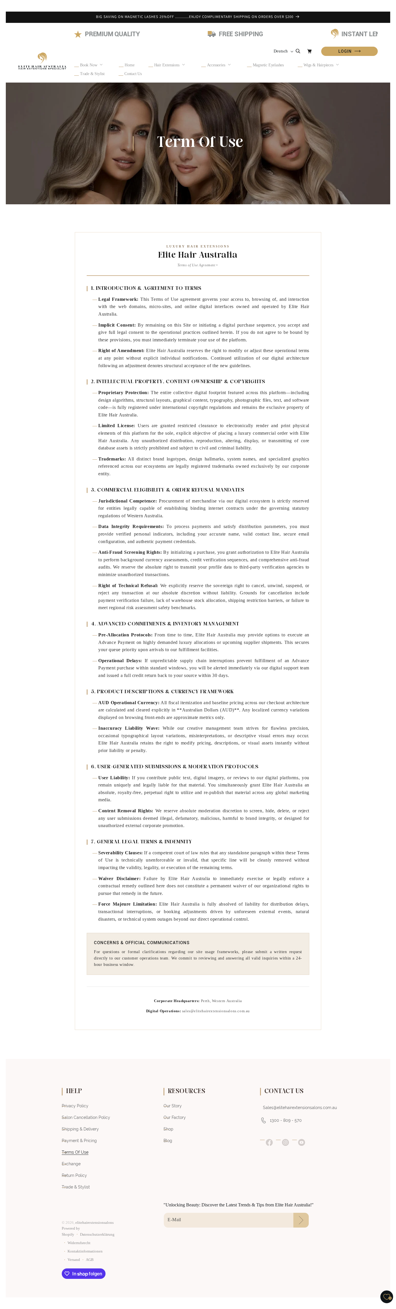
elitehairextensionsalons (94, 1222)
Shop (168, 1129)
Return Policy (74, 1175)
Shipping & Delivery (80, 1129)
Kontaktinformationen (85, 1251)
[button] (92, 65)
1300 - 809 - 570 (286, 1120)
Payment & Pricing (79, 1140)
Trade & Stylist (76, 1187)
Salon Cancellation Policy (86, 1117)
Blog (168, 1140)
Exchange (71, 1163)
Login (349, 51)
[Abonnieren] (301, 1220)
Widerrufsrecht (79, 1243)
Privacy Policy (75, 1106)
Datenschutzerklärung (97, 1234)
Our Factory (175, 1117)
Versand (74, 1260)
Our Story (173, 1106)
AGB (90, 1260)
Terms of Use (75, 1152)
